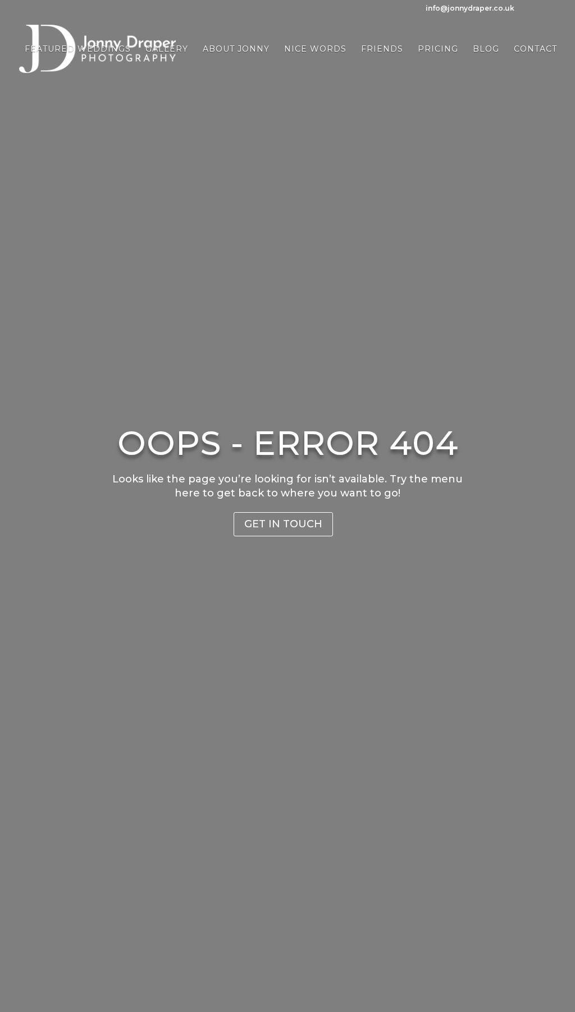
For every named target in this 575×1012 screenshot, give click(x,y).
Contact (535, 49)
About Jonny (236, 49)
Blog (486, 49)
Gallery (166, 49)
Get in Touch (283, 524)
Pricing (438, 49)
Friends (382, 49)
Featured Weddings (78, 49)
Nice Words (315, 49)
